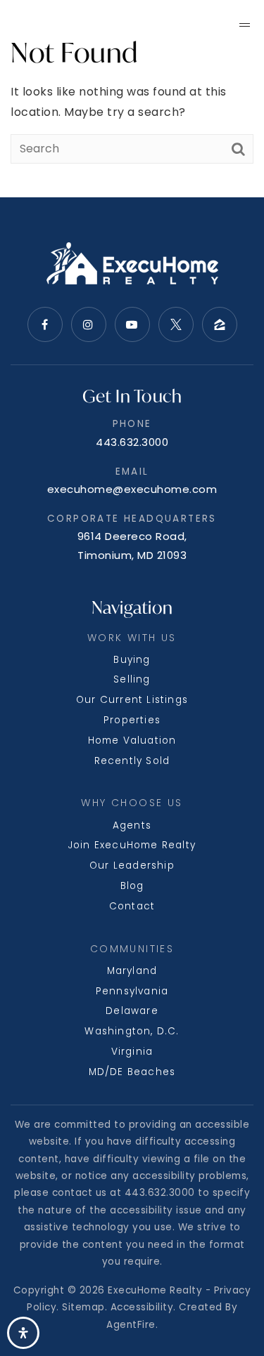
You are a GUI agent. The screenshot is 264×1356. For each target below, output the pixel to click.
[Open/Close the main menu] (245, 24)
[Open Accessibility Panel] (23, 1333)
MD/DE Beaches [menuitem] (132, 1072)
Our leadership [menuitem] (132, 865)
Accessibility (142, 1307)
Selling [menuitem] (131, 679)
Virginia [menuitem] (132, 1051)
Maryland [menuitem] (132, 970)
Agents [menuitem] (132, 825)
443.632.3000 (132, 442)
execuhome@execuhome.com (132, 489)
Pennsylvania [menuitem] (132, 991)
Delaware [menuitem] (132, 1011)
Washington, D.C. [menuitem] (131, 1031)
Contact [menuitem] (132, 906)
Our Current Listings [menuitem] (132, 699)
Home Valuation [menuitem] (132, 740)
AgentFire (131, 1324)
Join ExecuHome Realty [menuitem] (132, 845)
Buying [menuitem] (131, 659)
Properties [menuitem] (132, 720)
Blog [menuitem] (132, 886)
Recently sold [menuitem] (132, 761)
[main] (132, 98)
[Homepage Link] (78, 23)
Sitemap (83, 1307)
